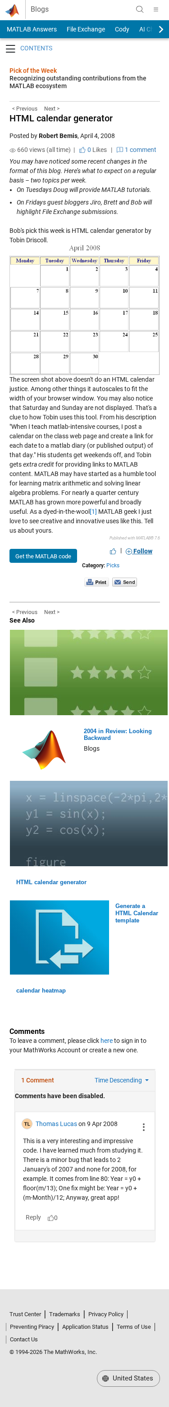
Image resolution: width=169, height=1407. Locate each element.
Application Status (85, 1326)
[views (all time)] (12, 150)
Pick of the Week (33, 70)
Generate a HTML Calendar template (136, 913)
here (106, 1040)
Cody (122, 29)
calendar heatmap (41, 990)
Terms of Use (134, 1326)
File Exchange (86, 29)
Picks (112, 565)
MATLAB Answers (31, 29)
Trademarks (64, 1314)
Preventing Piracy (32, 1326)
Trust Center (25, 1314)
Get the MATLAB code (43, 556)
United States (132, 1378)
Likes (96, 149)
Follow (142, 551)
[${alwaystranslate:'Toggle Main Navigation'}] (156, 9)
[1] (93, 511)
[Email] (124, 582)
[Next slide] (153, 29)
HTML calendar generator (61, 118)
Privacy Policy (105, 1314)
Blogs (40, 9)
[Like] (113, 551)
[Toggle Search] (139, 9)
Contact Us (24, 1339)
